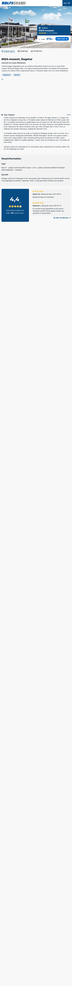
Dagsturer (6, 75)
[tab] (9, 51)
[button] (36, 93)
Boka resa (61, 39)
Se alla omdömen (61, 218)
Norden (17, 75)
